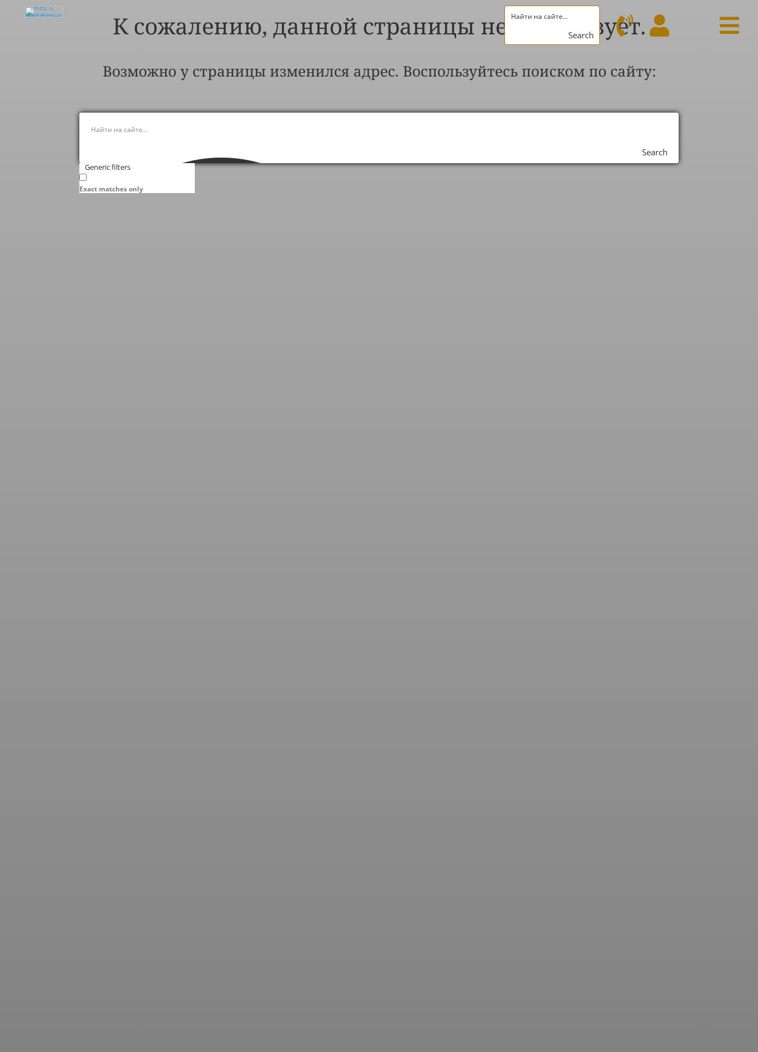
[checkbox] (134, 182)
